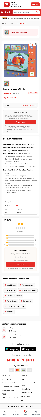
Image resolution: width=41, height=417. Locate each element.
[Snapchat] (32, 360)
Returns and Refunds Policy (28, 384)
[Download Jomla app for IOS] (28, 349)
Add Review (20, 264)
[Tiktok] (22, 360)
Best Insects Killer (8, 390)
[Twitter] (18, 360)
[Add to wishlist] (30, 44)
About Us (23, 375)
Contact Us (6, 375)
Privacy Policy (25, 389)
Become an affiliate (9, 383)
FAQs (22, 400)
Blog (22, 379)
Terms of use (25, 396)
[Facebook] (8, 360)
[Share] (35, 44)
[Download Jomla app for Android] (12, 349)
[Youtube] (27, 360)
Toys (11, 23)
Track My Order (26, 393)
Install (35, 4)
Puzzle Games (20, 202)
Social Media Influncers (10, 387)
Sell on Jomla (6, 379)
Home (4, 23)
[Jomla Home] (6, 12)
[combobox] (24, 12)
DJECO (18, 205)
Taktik (4, 394)
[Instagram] (13, 360)
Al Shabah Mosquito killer (11, 398)
